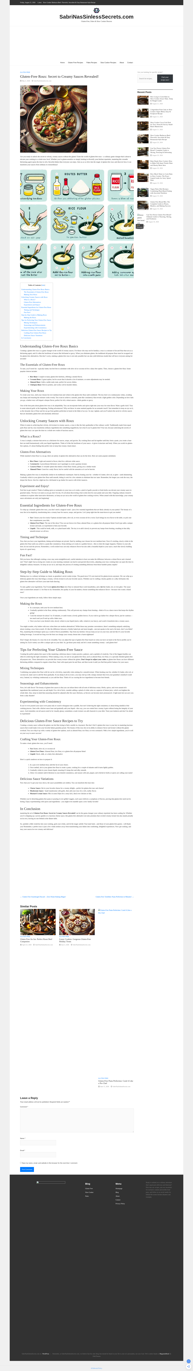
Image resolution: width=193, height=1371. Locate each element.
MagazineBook (164, 1354)
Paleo (87, 1196)
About (122, 62)
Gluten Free (25, 72)
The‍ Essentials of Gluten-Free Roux (36, 292)
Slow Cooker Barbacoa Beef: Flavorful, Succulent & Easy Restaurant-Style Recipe (160, 137)
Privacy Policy (120, 1204)
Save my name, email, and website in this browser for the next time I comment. (50, 1163)
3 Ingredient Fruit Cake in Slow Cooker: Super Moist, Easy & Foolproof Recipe (161, 112)
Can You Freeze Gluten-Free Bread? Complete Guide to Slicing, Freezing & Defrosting (161, 150)
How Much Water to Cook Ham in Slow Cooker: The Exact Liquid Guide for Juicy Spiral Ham (161, 177)
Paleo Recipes (91, 62)
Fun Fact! (27, 312)
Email (22, 1150)
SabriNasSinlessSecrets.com (96, 17)
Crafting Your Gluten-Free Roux (35, 333)
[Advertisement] (96, 43)
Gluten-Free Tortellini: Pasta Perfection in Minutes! (115, 897)
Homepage (119, 1188)
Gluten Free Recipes (75, 62)
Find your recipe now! (165, 78)
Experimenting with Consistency (35, 328)
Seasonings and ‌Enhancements (34, 325)
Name (22, 1138)
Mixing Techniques (30, 323)
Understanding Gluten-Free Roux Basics (35, 289)
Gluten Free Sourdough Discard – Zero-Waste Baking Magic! (43, 897)
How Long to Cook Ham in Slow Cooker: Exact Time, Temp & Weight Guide (68, 3)
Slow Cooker (89, 1192)
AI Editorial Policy (96, 1368)
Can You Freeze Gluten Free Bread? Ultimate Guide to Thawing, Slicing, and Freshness (159, 217)
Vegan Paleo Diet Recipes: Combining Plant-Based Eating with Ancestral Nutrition (161, 191)
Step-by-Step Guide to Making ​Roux (34, 315)
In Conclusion (26, 338)
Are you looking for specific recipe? (150, 72)
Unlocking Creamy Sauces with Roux (34, 297)
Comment (24, 1107)
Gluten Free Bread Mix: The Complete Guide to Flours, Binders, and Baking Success (160, 204)
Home (62, 62)
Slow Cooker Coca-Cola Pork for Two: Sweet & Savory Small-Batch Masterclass (161, 124)
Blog (117, 1192)
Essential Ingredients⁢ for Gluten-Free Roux (36, 307)
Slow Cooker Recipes (108, 62)
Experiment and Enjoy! (32, 305)
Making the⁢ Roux (30, 317)
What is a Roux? (29, 300)
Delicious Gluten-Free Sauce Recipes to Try (36, 330)
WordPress (45, 1354)
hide (43, 285)
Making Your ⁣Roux (30, 294)
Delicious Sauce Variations (33, 335)
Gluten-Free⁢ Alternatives (32, 302)
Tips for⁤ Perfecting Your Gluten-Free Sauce (36, 320)
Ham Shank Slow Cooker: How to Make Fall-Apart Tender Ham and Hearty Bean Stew (161, 163)
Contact (130, 62)
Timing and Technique (32, 310)
